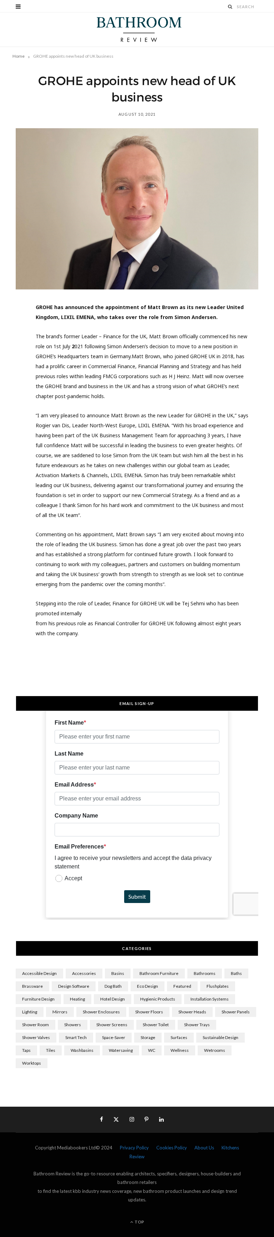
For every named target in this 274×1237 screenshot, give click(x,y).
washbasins (82, 1050)
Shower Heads (192, 1011)
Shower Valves (36, 1037)
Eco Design (147, 986)
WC (151, 1050)
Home (18, 56)
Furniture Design (38, 999)
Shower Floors (149, 1011)
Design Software (73, 986)
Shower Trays (197, 1024)
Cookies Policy (171, 1147)
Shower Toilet (156, 1024)
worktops (31, 1063)
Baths (236, 973)
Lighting (29, 1011)
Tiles (50, 1050)
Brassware (32, 986)
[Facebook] (12, 331)
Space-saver (113, 1037)
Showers (72, 1024)
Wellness (180, 1050)
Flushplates (218, 986)
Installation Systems (210, 999)
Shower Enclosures (101, 1011)
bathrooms (204, 973)
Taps (26, 1050)
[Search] (230, 6)
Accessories (84, 973)
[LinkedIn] (12, 385)
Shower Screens (111, 1024)
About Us (204, 1147)
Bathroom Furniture (158, 973)
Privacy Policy (134, 1147)
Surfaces (179, 1037)
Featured (182, 986)
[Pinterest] (12, 367)
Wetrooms (214, 1050)
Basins (117, 973)
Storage (148, 1037)
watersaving (121, 1050)
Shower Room (35, 1024)
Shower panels (236, 1011)
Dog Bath (113, 986)
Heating (77, 999)
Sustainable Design (220, 1037)
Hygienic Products (157, 999)
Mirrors (59, 1011)
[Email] (12, 404)
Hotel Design (112, 999)
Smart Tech (76, 1037)
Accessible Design (39, 973)
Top (139, 1222)
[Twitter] (12, 349)
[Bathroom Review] (137, 29)
